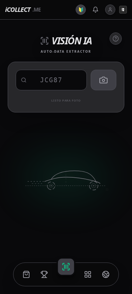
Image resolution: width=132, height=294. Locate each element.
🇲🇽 (123, 9)
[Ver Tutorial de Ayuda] (116, 38)
